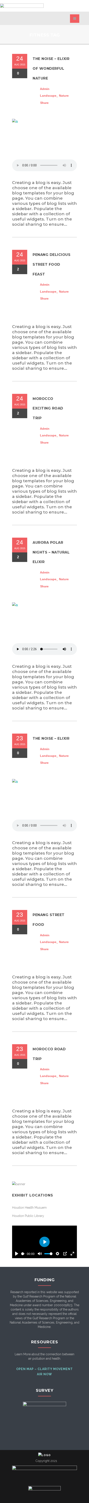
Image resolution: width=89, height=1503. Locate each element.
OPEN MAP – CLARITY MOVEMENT (44, 1369)
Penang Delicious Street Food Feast (51, 264)
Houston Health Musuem (29, 1207)
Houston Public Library (28, 1216)
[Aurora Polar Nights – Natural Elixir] (44, 622)
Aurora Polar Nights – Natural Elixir (51, 552)
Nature (64, 95)
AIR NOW (44, 1374)
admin (44, 89)
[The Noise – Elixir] (44, 799)
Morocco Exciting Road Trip (48, 408)
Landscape (48, 95)
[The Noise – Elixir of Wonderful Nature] (44, 139)
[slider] (23, 1254)
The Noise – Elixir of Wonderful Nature (51, 68)
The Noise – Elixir (51, 738)
